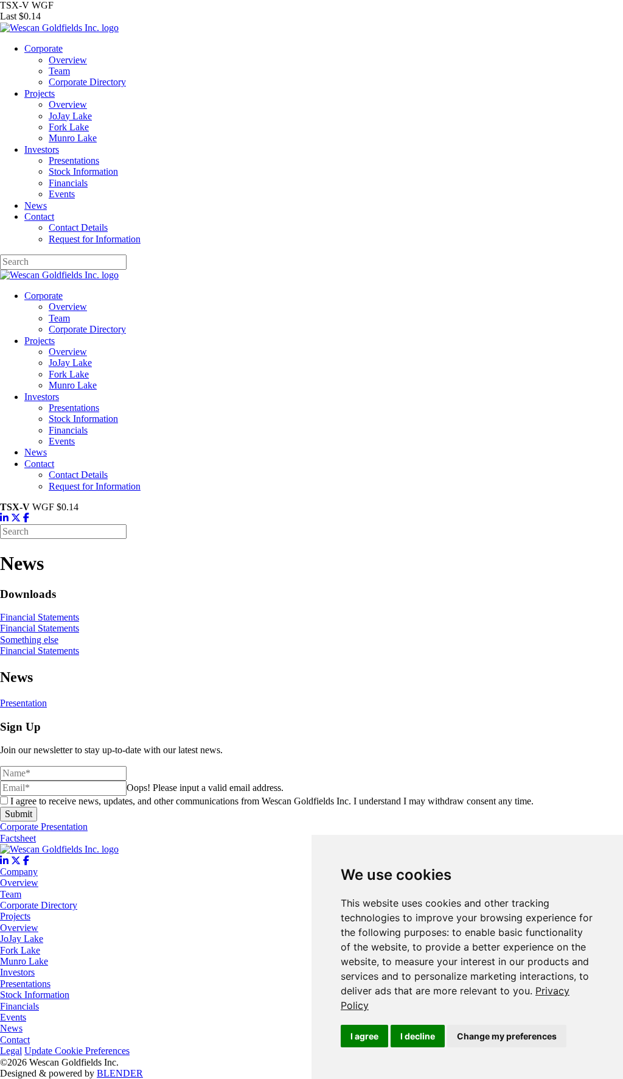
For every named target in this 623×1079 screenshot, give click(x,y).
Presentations (74, 160)
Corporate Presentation (44, 826)
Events (62, 194)
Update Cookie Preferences (77, 1051)
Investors (41, 149)
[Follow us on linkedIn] (4, 861)
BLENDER (120, 1073)
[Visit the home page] (59, 275)
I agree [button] (364, 1036)
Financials (68, 183)
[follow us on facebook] (26, 518)
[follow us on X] (16, 518)
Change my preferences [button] (507, 1036)
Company (19, 871)
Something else (29, 639)
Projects (39, 93)
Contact (39, 216)
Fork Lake (69, 127)
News (35, 205)
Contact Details (78, 227)
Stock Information (83, 171)
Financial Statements (39, 617)
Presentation (23, 703)
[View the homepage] (59, 28)
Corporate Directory (87, 82)
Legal (11, 1051)
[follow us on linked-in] (4, 518)
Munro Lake (73, 138)
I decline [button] (417, 1036)
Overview (68, 60)
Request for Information (95, 239)
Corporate (43, 48)
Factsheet (18, 838)
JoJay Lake (70, 116)
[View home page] (59, 849)
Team (59, 71)
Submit (18, 814)
